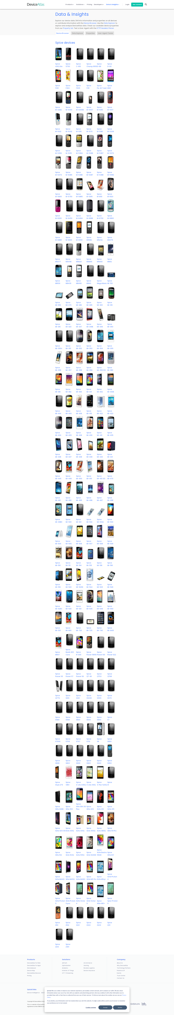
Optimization (66, 965)
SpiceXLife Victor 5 (91, 901)
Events (119, 973)
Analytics (65, 968)
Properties (90, 33)
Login (127, 5)
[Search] (146, 6)
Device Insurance (89, 970)
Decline (120, 1007)
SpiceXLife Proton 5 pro (70, 901)
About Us (120, 963)
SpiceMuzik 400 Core (70, 652)
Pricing (89, 5)
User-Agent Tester (105, 33)
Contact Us (120, 978)
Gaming (86, 965)
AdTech (64, 963)
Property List (68, 28)
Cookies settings (91, 1007)
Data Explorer (109, 23)
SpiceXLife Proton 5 (60, 901)
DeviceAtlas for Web (33, 963)
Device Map (31, 970)
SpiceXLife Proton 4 (112, 876)
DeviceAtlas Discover (34, 973)
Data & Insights (112, 5)
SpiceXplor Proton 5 (112, 901)
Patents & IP (121, 970)
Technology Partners (123, 968)
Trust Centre (121, 975)
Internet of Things (68, 970)
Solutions (80, 5)
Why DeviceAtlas (122, 965)
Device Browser (90, 23)
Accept (105, 1007)
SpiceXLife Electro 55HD (102, 852)
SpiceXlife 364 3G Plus (81, 806)
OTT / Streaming (67, 973)
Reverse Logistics (89, 968)
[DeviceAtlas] (35, 5)
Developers (98, 5)
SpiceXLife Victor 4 (80, 901)
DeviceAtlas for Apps (34, 965)
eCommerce (88, 963)
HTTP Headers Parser (105, 28)
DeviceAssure (31, 968)
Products (69, 5)
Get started (137, 5)
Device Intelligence (33, 993)
